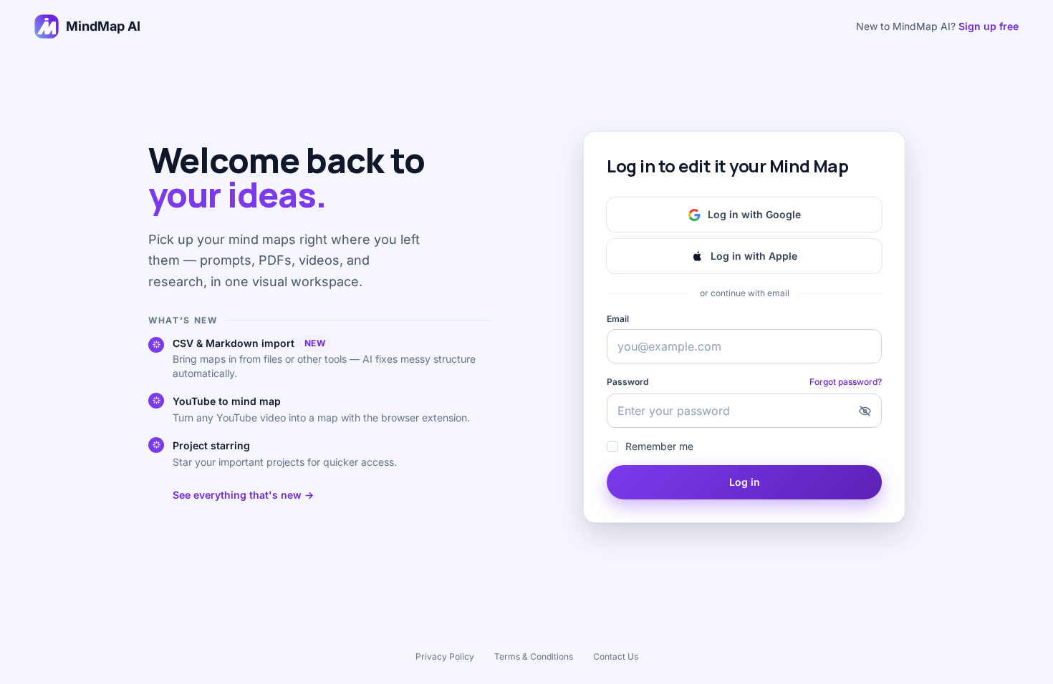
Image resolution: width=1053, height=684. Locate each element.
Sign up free (988, 26)
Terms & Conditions (533, 656)
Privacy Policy (444, 656)
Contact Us (615, 656)
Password (627, 381)
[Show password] (864, 411)
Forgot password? (845, 381)
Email (618, 318)
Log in (744, 482)
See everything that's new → (243, 495)
